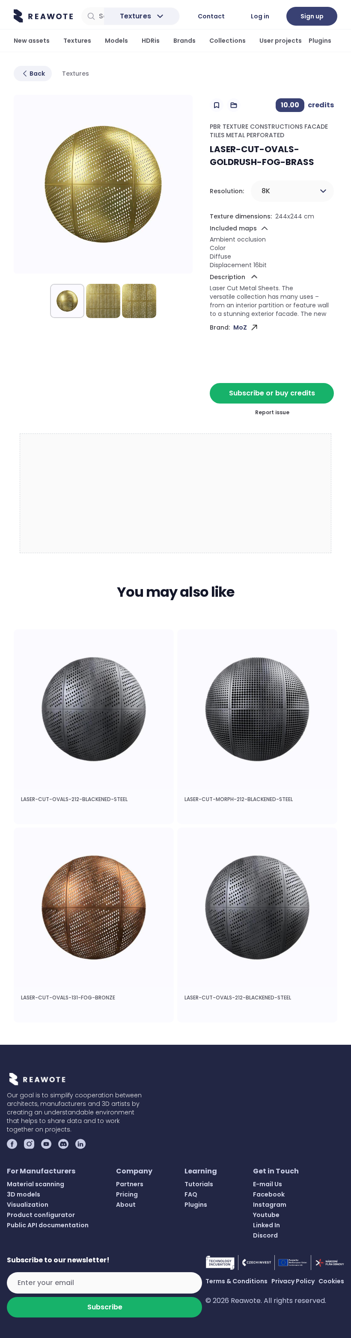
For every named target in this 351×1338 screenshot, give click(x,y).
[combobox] (292, 191)
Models (116, 40)
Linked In (266, 1225)
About (126, 1204)
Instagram (269, 1204)
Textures (77, 40)
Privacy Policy (293, 1281)
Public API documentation (48, 1225)
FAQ (190, 1194)
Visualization (27, 1204)
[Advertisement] (176, 494)
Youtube (266, 1215)
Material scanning (35, 1184)
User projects (280, 40)
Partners (129, 1184)
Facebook (269, 1194)
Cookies (331, 1281)
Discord (265, 1235)
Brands (184, 40)
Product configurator (41, 1215)
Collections (227, 40)
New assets (32, 40)
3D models (23, 1194)
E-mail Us (267, 1184)
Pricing (127, 1194)
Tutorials (198, 1184)
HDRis (151, 40)
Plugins (320, 40)
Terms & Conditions (236, 1281)
